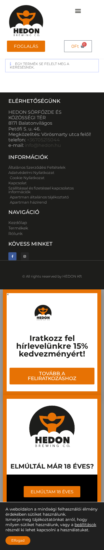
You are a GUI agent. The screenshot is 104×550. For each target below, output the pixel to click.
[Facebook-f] (12, 256)
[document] (52, 342)
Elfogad (18, 540)
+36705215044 (43, 140)
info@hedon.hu (43, 145)
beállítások (85, 524)
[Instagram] (25, 256)
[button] (78, 11)
